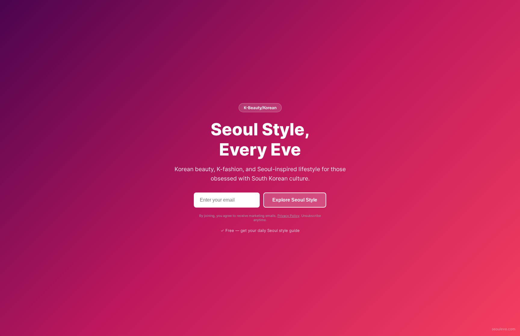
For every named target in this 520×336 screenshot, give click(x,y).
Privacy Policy (288, 216)
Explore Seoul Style (294, 199)
